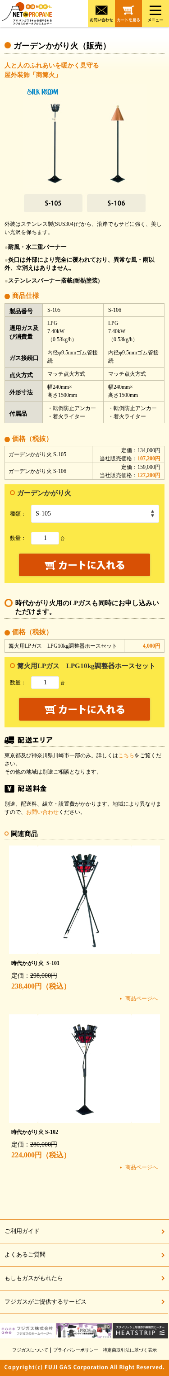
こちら (126, 755)
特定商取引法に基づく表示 (130, 1349)
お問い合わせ (42, 812)
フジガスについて (30, 1349)
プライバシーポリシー (75, 1349)
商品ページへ (141, 998)
